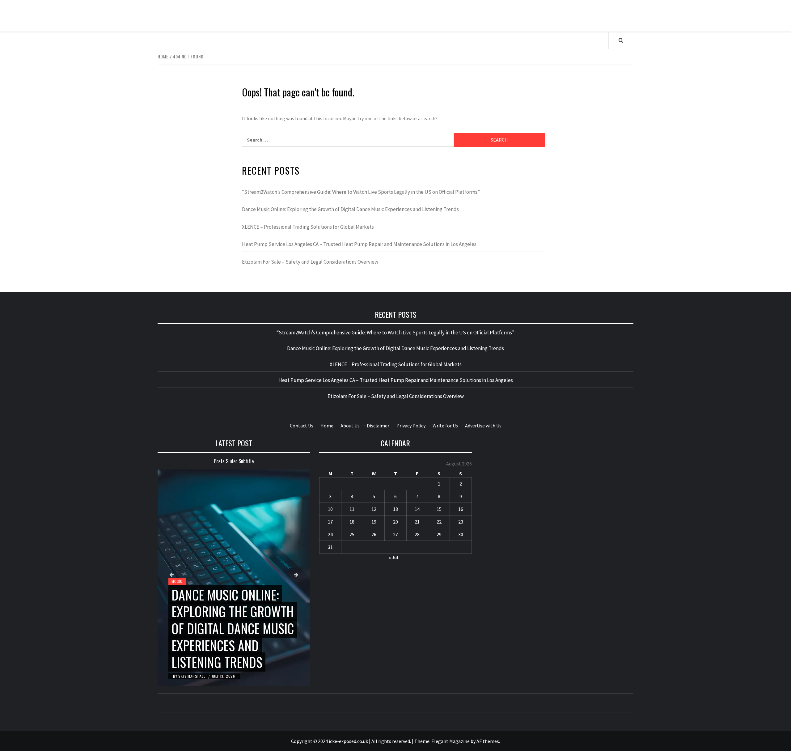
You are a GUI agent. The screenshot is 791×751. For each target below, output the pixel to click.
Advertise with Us (483, 425)
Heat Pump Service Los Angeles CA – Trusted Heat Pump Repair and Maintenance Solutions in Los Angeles (359, 244)
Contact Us (301, 425)
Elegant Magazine (450, 741)
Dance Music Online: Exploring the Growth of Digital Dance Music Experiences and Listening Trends (350, 209)
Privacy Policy (410, 425)
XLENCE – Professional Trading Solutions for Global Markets (308, 226)
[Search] (621, 40)
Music (177, 581)
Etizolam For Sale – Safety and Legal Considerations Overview (310, 261)
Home (326, 425)
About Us (350, 425)
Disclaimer (378, 425)
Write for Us (445, 425)
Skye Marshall (192, 676)
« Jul (393, 557)
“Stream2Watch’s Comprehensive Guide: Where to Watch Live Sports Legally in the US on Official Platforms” (361, 192)
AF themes (487, 741)
